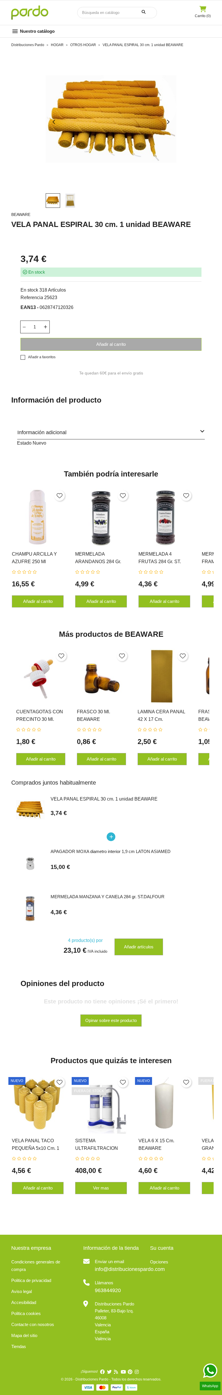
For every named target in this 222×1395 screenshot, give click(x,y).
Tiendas (18, 1346)
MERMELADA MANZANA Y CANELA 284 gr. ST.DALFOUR (107, 896)
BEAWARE (20, 214)
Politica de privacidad (31, 1280)
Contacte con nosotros (32, 1324)
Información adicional (41, 432)
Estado (24, 443)
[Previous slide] (54, 122)
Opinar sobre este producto (111, 1020)
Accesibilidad (23, 1302)
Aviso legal (21, 1291)
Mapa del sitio (24, 1335)
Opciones (159, 1261)
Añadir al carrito (111, 344)
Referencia (32, 297)
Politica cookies (26, 1313)
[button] (53, 200)
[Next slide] (168, 122)
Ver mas (101, 1187)
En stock (29, 290)
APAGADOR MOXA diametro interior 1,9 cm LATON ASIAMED (111, 851)
